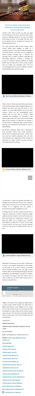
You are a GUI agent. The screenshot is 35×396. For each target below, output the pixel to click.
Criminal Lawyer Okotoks (9, 349)
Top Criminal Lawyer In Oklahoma (11, 392)
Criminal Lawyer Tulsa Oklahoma (11, 380)
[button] (3, 393)
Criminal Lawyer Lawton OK (10, 358)
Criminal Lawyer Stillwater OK (10, 361)
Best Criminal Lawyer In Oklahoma (11, 386)
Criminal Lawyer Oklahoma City (11, 373)
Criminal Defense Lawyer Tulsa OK (12, 364)
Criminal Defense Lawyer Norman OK (12, 370)
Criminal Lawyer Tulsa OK (9, 352)
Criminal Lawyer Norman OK (10, 355)
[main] (17, 10)
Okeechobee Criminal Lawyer (10, 367)
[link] (17, 86)
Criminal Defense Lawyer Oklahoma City (13, 377)
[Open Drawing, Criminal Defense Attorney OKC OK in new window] (30, 178)
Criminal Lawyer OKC (8, 346)
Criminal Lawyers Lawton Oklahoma (12, 383)
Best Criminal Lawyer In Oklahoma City (13, 389)
